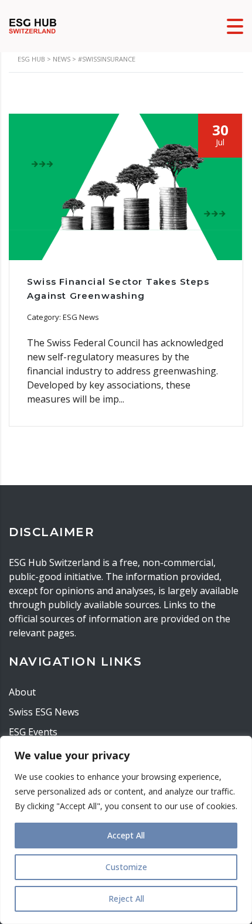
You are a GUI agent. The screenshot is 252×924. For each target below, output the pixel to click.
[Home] (33, 25)
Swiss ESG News (44, 711)
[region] (126, 830)
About (22, 692)
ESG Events (33, 731)
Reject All (126, 898)
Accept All (126, 835)
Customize (126, 866)
